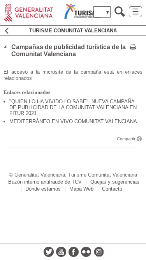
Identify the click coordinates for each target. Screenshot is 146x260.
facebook (74, 252)
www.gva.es (52, 12)
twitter (49, 252)
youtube (61, 252)
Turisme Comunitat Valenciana (73, 31)
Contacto (112, 189)
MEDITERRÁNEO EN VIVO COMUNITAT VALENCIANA (73, 121)
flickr (86, 252)
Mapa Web (81, 189)
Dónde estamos (43, 189)
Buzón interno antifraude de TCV (45, 182)
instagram (98, 252)
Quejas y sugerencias (114, 182)
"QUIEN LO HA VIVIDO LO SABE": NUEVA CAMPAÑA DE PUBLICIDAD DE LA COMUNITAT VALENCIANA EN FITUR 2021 (73, 107)
